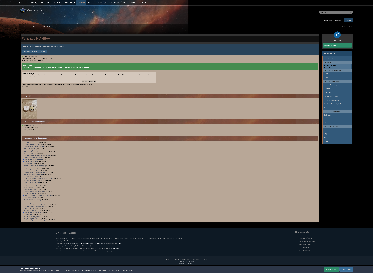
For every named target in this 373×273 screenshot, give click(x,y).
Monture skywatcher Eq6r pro (32, 169)
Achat (326, 77)
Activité (141, 2)
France (326, 130)
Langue (167, 259)
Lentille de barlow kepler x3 (31, 170)
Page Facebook (305, 247)
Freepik (66, 243)
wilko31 (31, 125)
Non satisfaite (329, 119)
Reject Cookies (346, 269)
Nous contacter (196, 259)
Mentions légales (306, 238)
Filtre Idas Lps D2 (29, 214)
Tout (325, 122)
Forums (32, 2)
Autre (326, 108)
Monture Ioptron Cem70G (31, 186)
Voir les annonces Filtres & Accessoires (34, 51)
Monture (327, 88)
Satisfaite (327, 115)
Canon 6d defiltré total (30, 208)
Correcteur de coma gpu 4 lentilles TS (34, 159)
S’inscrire (348, 20)
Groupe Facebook (306, 250)
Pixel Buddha (83, 243)
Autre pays (328, 141)
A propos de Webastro (308, 241)
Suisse (326, 137)
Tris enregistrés (331, 67)
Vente (326, 74)
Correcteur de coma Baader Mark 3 (34, 191)
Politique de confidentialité (182, 259)
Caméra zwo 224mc (29, 153)
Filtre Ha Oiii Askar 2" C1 (31, 142)
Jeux (124, 2)
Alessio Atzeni (74, 243)
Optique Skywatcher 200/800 (32, 203)
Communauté (68, 2)
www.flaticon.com (102, 243)
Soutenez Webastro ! (330, 45)
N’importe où (342, 12)
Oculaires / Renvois (331, 96)
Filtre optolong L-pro (30, 163)
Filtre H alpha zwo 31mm (31, 193)
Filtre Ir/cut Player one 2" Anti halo (33, 144)
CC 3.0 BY (119, 243)
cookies (35, 270)
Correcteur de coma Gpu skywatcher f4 (35, 206)
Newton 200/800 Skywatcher (32, 199)
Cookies (205, 259)
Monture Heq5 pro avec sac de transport (35, 220)
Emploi (132, 2)
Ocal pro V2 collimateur (30, 176)
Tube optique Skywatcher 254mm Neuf (35, 146)
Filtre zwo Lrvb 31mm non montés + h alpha (36, 204)
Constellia (43, 2)
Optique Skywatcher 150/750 (32, 216)
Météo (90, 2)
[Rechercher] (351, 12)
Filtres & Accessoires (331, 100)
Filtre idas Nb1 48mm (49, 26)
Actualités (115, 2)
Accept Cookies (332, 269)
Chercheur (327, 92)
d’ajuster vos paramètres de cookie (86, 270)
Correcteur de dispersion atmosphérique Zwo (37, 155)
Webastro (20, 2)
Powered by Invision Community (186, 263)
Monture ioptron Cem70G (31, 189)
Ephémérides (101, 2)
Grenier (81, 2)
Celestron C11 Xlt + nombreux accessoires (36, 151)
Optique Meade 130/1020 (31, 218)
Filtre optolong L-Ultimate (31, 161)
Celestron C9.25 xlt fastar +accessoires (35, 165)
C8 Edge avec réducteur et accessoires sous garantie (39, 178)
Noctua (55, 2)
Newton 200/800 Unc (30, 187)
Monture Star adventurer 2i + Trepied (34, 167)
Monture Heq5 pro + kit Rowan (32, 150)
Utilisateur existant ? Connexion (332, 20)
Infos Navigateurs (116, 248)
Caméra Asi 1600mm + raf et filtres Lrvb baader (37, 201)
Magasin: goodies (306, 244)
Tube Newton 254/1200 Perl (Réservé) (35, 172)
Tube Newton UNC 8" (30, 184)
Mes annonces (331, 65)
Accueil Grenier (329, 58)
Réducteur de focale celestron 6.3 (33, 174)
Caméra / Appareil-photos (333, 104)
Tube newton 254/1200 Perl (32, 182)
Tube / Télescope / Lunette (333, 85)
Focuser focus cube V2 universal (33, 157)
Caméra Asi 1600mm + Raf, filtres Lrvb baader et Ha (38, 195)
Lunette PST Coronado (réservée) (33, 180)
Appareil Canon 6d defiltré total (33, 210)
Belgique (327, 134)
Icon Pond (90, 243)
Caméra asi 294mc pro (30, 148)
